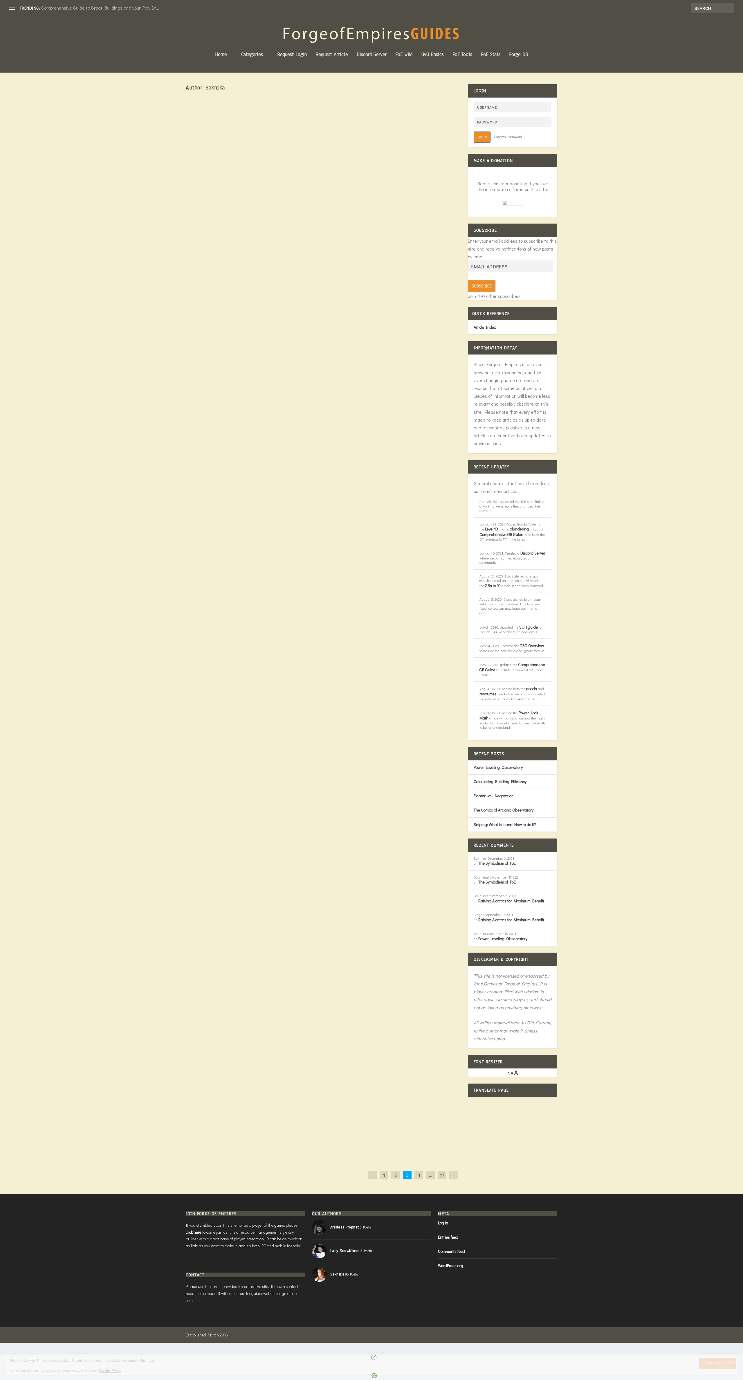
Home (221, 55)
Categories (252, 55)
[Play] (374, 497)
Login (482, 137)
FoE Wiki (404, 55)
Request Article (331, 55)
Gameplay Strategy (257, 244)
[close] (373, 1357)
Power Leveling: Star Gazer (224, 553)
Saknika (213, 244)
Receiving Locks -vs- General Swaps (236, 1115)
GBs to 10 (493, 585)
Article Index (485, 327)
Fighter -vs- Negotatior (493, 795)
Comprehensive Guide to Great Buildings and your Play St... (100, 8)
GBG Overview (532, 645)
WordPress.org (450, 1265)
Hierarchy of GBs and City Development (241, 1044)
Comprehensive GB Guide (501, 534)
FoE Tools (462, 55)
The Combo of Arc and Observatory (503, 810)
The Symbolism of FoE (497, 863)
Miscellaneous (256, 799)
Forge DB (518, 55)
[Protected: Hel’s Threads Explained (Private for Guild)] (273, 693)
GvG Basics (432, 55)
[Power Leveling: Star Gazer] (291, 355)
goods (531, 688)
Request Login (292, 55)
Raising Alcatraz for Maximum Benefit (511, 901)
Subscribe (482, 286)
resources (488, 694)
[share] (339, 445)
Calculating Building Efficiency (500, 781)
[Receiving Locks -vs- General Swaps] (289, 1101)
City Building (253, 1054)
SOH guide (528, 627)
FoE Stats (490, 55)
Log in (443, 1223)
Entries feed (448, 1237)
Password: (202, 838)
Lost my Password (508, 136)
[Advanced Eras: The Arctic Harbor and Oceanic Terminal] (293, 160)
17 (442, 1175)
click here (193, 1232)
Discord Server (372, 55)
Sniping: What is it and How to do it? (505, 824)
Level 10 (491, 529)
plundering (519, 529)
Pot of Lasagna (222, 447)
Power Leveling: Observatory (498, 767)
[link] (195, 448)
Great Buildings (256, 563)
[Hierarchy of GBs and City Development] (292, 955)
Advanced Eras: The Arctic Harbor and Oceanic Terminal (261, 234)
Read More (205, 268)
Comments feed (451, 1251)
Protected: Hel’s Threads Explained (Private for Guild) (259, 789)
